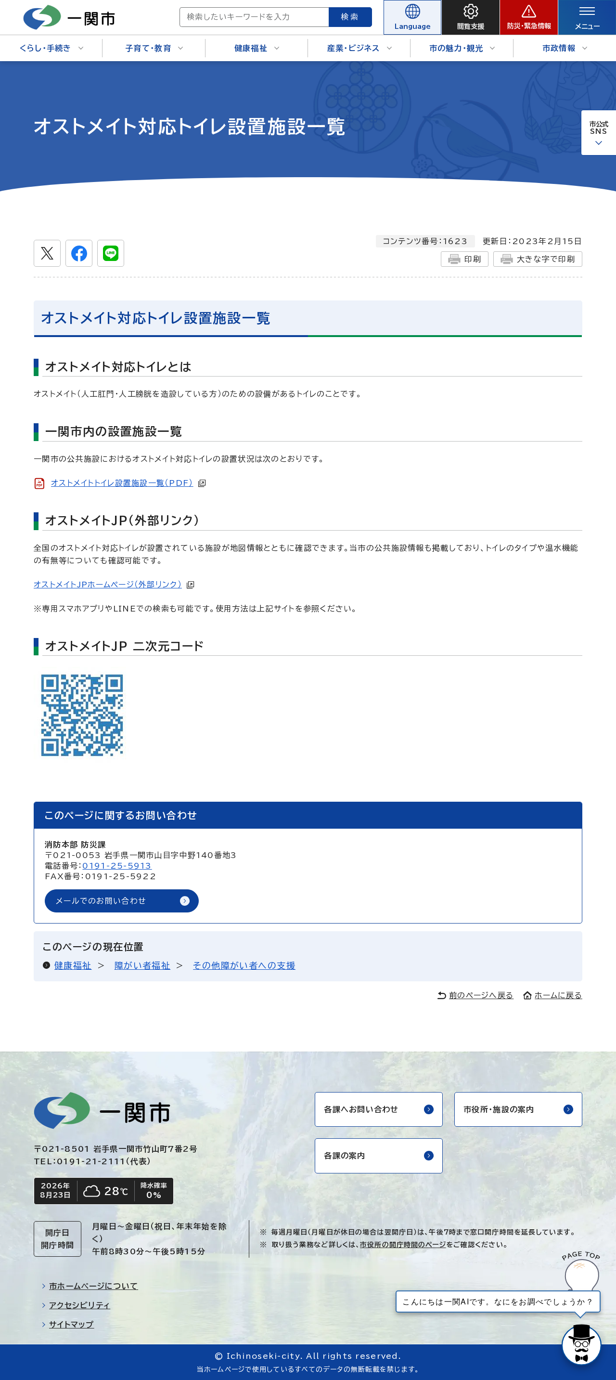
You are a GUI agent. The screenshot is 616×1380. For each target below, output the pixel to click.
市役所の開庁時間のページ (403, 1244)
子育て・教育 (148, 48)
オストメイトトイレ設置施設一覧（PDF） (122, 483)
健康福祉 (251, 48)
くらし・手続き (46, 48)
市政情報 (559, 48)
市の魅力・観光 (456, 48)
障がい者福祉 (143, 965)
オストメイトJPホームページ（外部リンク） (108, 584)
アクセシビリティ (79, 1305)
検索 (350, 17)
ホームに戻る (558, 995)
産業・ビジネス (353, 48)
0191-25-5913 (117, 866)
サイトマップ (71, 1324)
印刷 (472, 259)
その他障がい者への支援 (244, 965)
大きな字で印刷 (546, 259)
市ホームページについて (93, 1286)
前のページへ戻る (481, 995)
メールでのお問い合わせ (101, 901)
